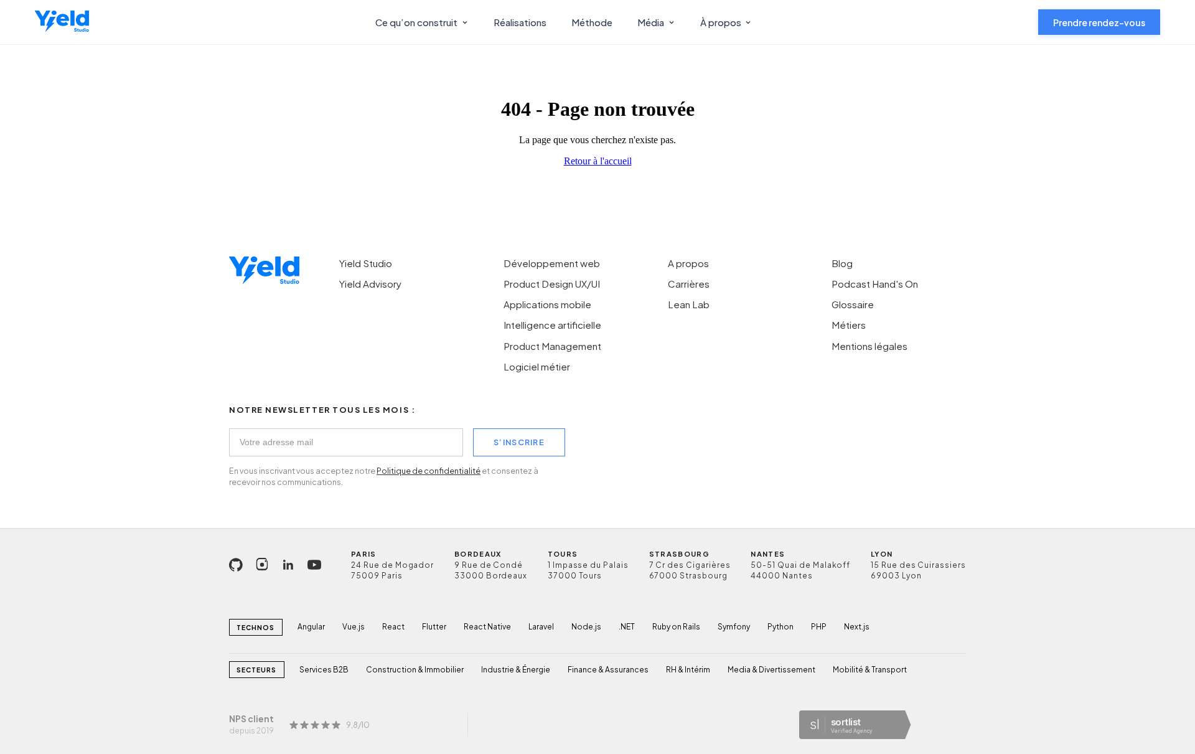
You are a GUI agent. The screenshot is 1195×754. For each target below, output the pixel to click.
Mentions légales (869, 346)
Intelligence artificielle (552, 325)
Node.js (586, 626)
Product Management (552, 346)
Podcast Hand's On (875, 284)
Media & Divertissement (771, 669)
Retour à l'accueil (598, 161)
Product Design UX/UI (552, 284)
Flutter (434, 626)
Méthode (591, 22)
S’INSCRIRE (519, 442)
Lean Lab (689, 304)
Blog (842, 263)
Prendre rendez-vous (1099, 22)
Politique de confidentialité (428, 471)
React (393, 626)
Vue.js (353, 626)
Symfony (734, 626)
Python (780, 626)
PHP (819, 626)
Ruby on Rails (676, 626)
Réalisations (520, 22)
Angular (311, 626)
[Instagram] (262, 565)
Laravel (541, 626)
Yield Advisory (370, 284)
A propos (688, 263)
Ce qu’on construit (416, 22)
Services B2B (324, 669)
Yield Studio (365, 263)
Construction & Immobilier (415, 669)
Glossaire (853, 304)
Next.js (856, 626)
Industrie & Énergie (515, 669)
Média (650, 22)
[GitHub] (236, 565)
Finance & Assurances (608, 669)
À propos (720, 22)
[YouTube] (314, 565)
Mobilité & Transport (870, 669)
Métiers (849, 325)
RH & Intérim (688, 669)
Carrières (689, 284)
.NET (627, 626)
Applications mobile (547, 304)
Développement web (552, 263)
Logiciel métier (537, 366)
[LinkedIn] (288, 565)
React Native (487, 626)
